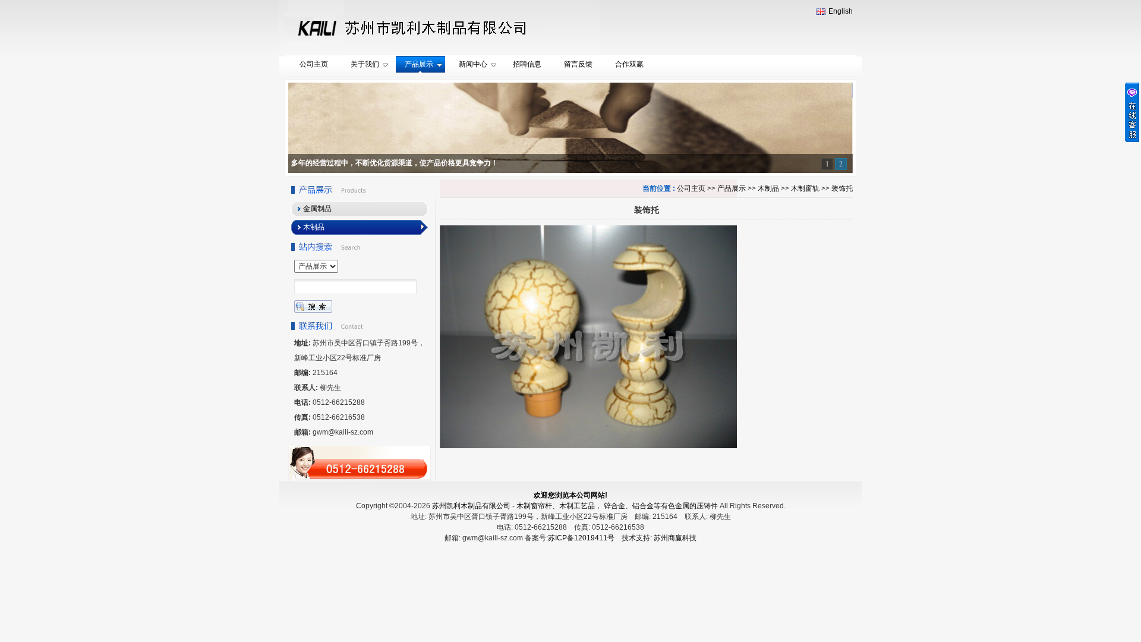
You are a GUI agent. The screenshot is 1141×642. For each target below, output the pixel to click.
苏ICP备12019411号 (581, 538)
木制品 (768, 188)
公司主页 (691, 188)
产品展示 (731, 188)
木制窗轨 (805, 188)
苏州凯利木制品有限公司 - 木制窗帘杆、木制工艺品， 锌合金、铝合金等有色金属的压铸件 (575, 506)
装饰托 (842, 188)
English (840, 11)
